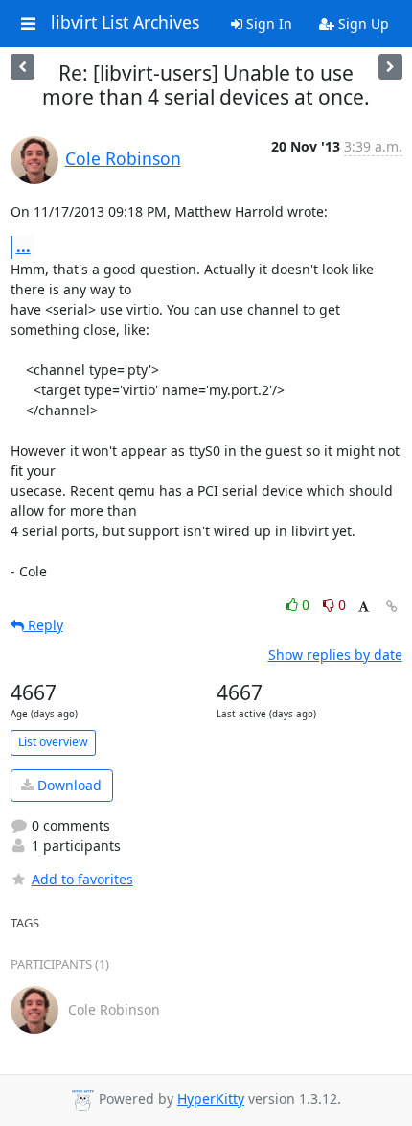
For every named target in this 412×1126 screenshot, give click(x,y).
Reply (43, 625)
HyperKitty (210, 1099)
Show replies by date (335, 654)
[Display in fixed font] (364, 608)
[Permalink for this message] (391, 607)
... (23, 246)
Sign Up (361, 23)
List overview (53, 742)
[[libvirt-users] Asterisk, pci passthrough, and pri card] (390, 67)
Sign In (267, 23)
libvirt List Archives (125, 23)
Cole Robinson (123, 158)
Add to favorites (82, 879)
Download (68, 785)
